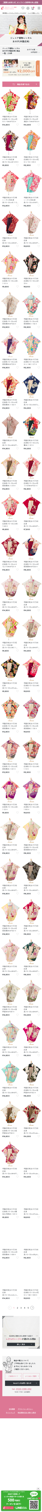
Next (32, 1308)
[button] (38, 1488)
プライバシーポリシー (25, 1409)
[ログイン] (28, 8)
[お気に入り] (23, 8)
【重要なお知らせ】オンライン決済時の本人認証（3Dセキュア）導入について (21, 2)
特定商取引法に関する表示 (27, 1412)
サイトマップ (10, 1412)
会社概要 (12, 1409)
